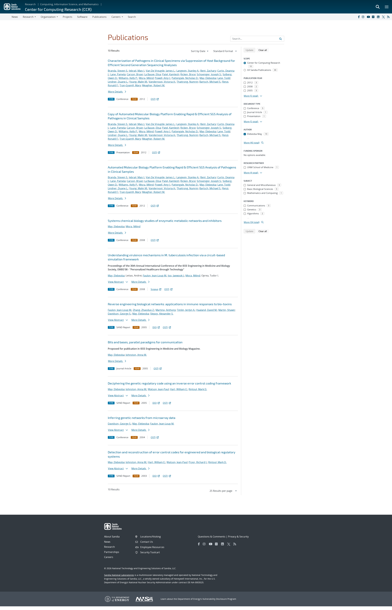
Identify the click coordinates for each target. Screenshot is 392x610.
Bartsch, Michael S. (210, 81)
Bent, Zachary (208, 70)
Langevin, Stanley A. (187, 70)
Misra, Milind (146, 78)
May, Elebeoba (208, 78)
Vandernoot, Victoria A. (162, 81)
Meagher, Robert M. (153, 85)
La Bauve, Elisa (152, 74)
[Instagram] (364, 17)
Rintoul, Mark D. (198, 389)
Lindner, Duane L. (118, 81)
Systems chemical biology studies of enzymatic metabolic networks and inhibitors (165, 220)
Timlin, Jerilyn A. (186, 310)
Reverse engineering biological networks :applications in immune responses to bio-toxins (170, 304)
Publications (99, 17)
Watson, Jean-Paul (158, 389)
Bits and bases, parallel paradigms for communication (145, 342)
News (15, 17)
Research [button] (28, 17)
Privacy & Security (238, 536)
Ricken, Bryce (188, 74)
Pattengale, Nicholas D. (185, 78)
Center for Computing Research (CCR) (58, 9)
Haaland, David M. (206, 310)
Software (82, 17)
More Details (115, 91)
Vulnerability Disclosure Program (219, 598)
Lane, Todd (223, 78)
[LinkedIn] (379, 17)
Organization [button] (48, 17)
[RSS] (389, 17)
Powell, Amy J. (162, 78)
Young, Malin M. (138, 81)
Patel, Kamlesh (170, 74)
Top (383, 606)
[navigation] (200, 51)
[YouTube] (369, 17)
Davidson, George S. (119, 313)
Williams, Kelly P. (128, 78)
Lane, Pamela (118, 74)
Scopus (154, 289)
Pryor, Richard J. (198, 462)
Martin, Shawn (226, 310)
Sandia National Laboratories (119, 575)
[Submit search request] (280, 39)
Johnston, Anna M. (136, 354)
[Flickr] (374, 17)
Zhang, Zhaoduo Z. (143, 310)
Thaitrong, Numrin (187, 81)
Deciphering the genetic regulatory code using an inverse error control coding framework (169, 383)
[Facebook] (358, 17)
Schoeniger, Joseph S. (209, 74)
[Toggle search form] (377, 6)
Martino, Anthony (166, 310)
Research (30, 4)
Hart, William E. (178, 389)
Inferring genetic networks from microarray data (141, 418)
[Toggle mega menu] (386, 6)
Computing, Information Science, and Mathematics (69, 4)
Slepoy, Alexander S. (161, 313)
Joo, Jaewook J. (176, 275)
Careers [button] (116, 17)
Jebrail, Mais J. (137, 70)
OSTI (153, 99)
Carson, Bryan (135, 74)
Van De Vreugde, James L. (160, 70)
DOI (155, 327)
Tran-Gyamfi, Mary (130, 85)
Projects (67, 17)
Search (132, 17)
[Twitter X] (384, 17)
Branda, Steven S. (118, 70)
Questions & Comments (211, 536)
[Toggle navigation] (5, 16)
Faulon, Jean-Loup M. (155, 275)
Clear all (263, 50)
